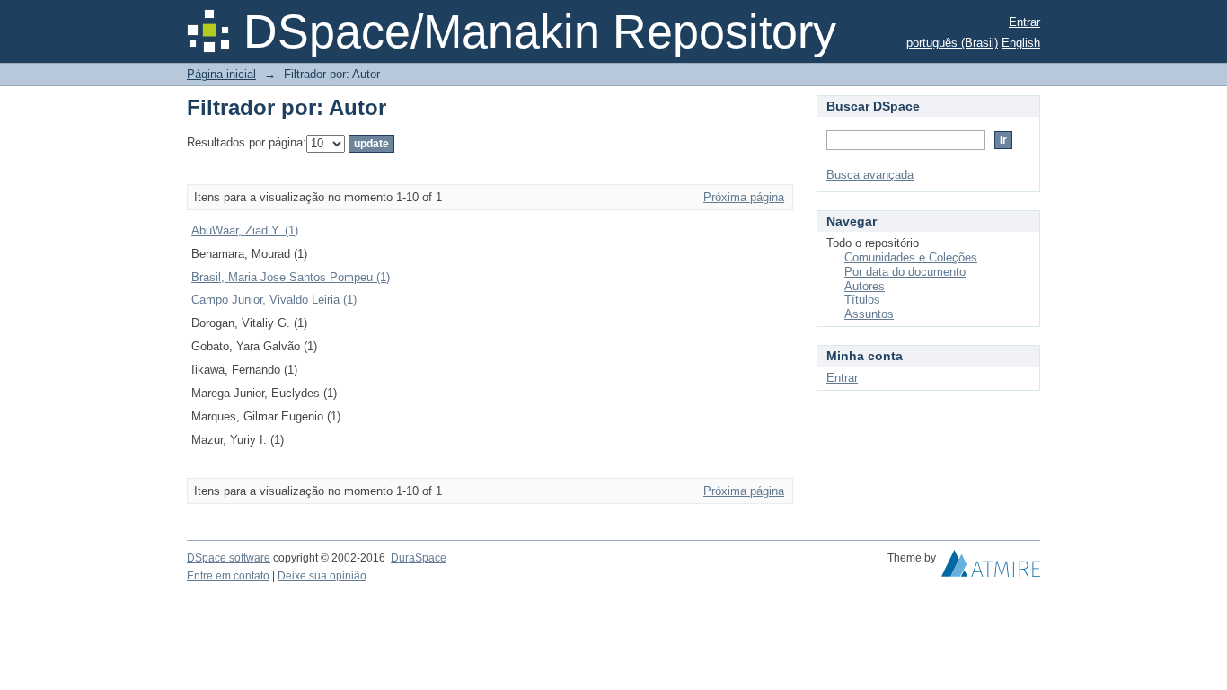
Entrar (1024, 22)
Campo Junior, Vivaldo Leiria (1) (274, 299)
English (1021, 42)
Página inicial (221, 74)
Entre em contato (228, 576)
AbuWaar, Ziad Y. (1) (244, 230)
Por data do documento (905, 272)
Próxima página (743, 197)
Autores (864, 286)
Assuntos (869, 314)
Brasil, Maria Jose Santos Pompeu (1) (290, 277)
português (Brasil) (952, 42)
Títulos (862, 299)
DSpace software (228, 558)
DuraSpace (418, 558)
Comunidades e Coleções (910, 257)
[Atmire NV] (990, 568)
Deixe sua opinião (322, 576)
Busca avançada (870, 174)
